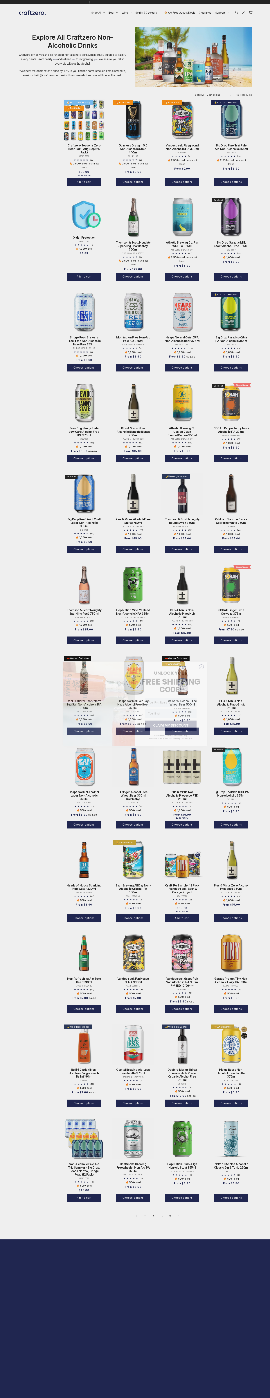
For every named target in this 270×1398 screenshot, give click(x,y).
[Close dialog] (201, 662)
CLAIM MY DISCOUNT (171, 721)
